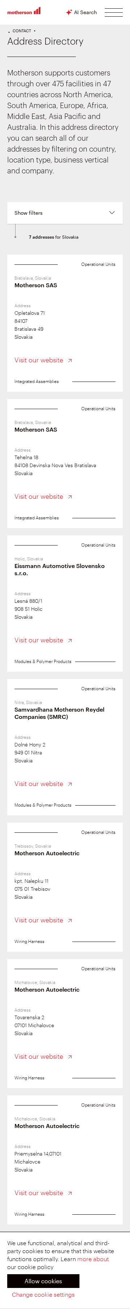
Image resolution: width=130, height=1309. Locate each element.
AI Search (85, 12)
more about (93, 1259)
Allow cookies (43, 1280)
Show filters (28, 213)
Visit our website (39, 360)
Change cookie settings (43, 1295)
